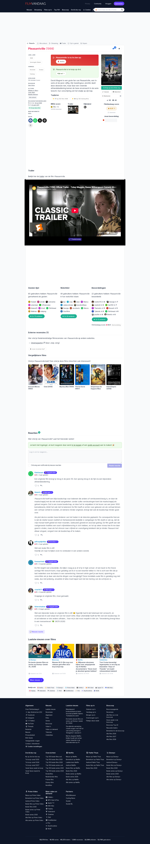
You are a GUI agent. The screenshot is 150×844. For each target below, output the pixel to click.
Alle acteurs (43, 43)
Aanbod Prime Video (32, 801)
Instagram (30, 718)
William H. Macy (33, 90)
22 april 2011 (35, 105)
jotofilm (98, 315)
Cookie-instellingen (34, 746)
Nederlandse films (52, 777)
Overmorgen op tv (92, 718)
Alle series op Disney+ (113, 779)
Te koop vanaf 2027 (32, 765)
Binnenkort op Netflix (73, 759)
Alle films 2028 (111, 739)
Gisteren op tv (91, 709)
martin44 (99, 305)
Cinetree (52, 691)
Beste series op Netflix (73, 774)
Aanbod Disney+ (112, 762)
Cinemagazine (37, 343)
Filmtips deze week (92, 721)
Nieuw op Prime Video (33, 795)
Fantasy (32, 74)
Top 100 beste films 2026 (54, 762)
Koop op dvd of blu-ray (112, 88)
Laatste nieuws (51, 709)
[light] (93, 9)
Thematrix (98, 308)
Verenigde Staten (35, 62)
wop (70, 302)
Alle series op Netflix (73, 782)
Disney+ (60, 687)
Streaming (54, 43)
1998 (31, 58)
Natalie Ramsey (33, 94)
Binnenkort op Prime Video (34, 798)
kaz (64, 302)
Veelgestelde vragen (32, 741)
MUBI (97, 691)
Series (48, 721)
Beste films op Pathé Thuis (95, 765)
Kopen (84, 43)
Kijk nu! (60, 73)
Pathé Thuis (50, 687)
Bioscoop (49, 723)
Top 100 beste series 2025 (55, 768)
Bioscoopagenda (112, 709)
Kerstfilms (49, 785)
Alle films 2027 (111, 736)
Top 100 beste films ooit (54, 756)
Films (47, 718)
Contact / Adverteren (32, 743)
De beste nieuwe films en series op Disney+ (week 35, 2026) (74, 721)
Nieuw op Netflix (71, 756)
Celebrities (49, 735)
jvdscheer (33, 305)
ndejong (42, 311)
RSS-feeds (29, 738)
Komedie (32, 69)
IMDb (29, 113)
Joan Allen (31, 92)
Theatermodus (76, 239)
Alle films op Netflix (72, 779)
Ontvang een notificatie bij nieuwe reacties (45, 465)
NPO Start (90, 687)
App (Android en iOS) (34, 712)
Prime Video (71, 687)
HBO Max (110, 687)
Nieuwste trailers (112, 728)
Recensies (49, 712)
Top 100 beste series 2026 (55, 771)
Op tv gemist (74, 43)
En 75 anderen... (37, 316)
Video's (48, 726)
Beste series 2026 (72, 777)
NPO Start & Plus (53, 800)
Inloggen (108, 3)
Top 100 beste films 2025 (54, 759)
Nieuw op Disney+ (112, 756)
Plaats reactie (114, 466)
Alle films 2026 (111, 733)
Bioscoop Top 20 (112, 725)
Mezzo (85, 308)
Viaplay (33, 691)
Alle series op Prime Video (34, 820)
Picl (79, 691)
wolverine (51, 302)
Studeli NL (69, 804)
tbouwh (112, 308)
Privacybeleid (30, 735)
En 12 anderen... (100, 319)
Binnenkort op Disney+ (114, 759)
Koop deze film (35, 108)
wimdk (41, 302)
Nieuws (27, 732)
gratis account (94, 445)
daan (78, 302)
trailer (41, 176)
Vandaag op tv (91, 712)
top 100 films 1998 (61, 99)
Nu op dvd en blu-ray (32, 756)
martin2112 (99, 302)
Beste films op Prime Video (34, 804)
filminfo (111, 315)
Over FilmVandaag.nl (32, 709)
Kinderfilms (49, 774)
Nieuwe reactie (36, 632)
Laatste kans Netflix (72, 762)
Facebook (31, 715)
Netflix (61, 61)
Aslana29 (33, 308)
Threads (30, 726)
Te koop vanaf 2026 (32, 762)
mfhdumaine (45, 305)
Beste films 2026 (71, 771)
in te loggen (77, 445)
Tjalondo (98, 311)
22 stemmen (112, 112)
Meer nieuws (35, 680)
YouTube (30, 723)
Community (97, 3)
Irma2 (42, 308)
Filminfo (31, 43)
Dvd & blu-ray (30, 753)
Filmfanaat (51, 308)
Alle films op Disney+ (113, 777)
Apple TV (100, 687)
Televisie (49, 732)
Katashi (32, 302)
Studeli (68, 801)
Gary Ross (31, 85)
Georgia (66, 308)
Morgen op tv (90, 715)
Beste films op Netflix (73, 768)
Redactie (28, 729)
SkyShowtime (88, 691)
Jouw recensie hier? (38, 349)
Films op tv (90, 705)
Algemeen (49, 715)
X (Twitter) (31, 721)
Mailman (33, 311)
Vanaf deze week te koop (34, 768)
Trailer (64, 43)
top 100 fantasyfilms (81, 99)
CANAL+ (81, 687)
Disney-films (50, 782)
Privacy (87, 3)
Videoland (42, 691)
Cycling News (70, 798)
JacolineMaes (82, 305)
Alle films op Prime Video (33, 817)
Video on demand (52, 729)
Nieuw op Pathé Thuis (93, 756)
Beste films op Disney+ (114, 765)
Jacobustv (75, 308)
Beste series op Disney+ (114, 771)
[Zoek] (122, 9)
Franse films (50, 779)
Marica (84, 302)
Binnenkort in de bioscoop (115, 731)
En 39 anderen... (69, 316)
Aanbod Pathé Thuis (93, 762)
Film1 (60, 691)
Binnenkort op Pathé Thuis (95, 759)
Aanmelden (119, 3)
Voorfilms (65, 311)
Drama (41, 69)
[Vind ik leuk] (35, 485)
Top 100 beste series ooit (54, 765)
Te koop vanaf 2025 (32, 759)
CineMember (70, 691)
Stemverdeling (116, 325)
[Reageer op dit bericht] (41, 485)
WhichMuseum (71, 795)
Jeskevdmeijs (67, 305)
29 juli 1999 (38, 103)
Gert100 (111, 305)
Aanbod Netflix (71, 765)
